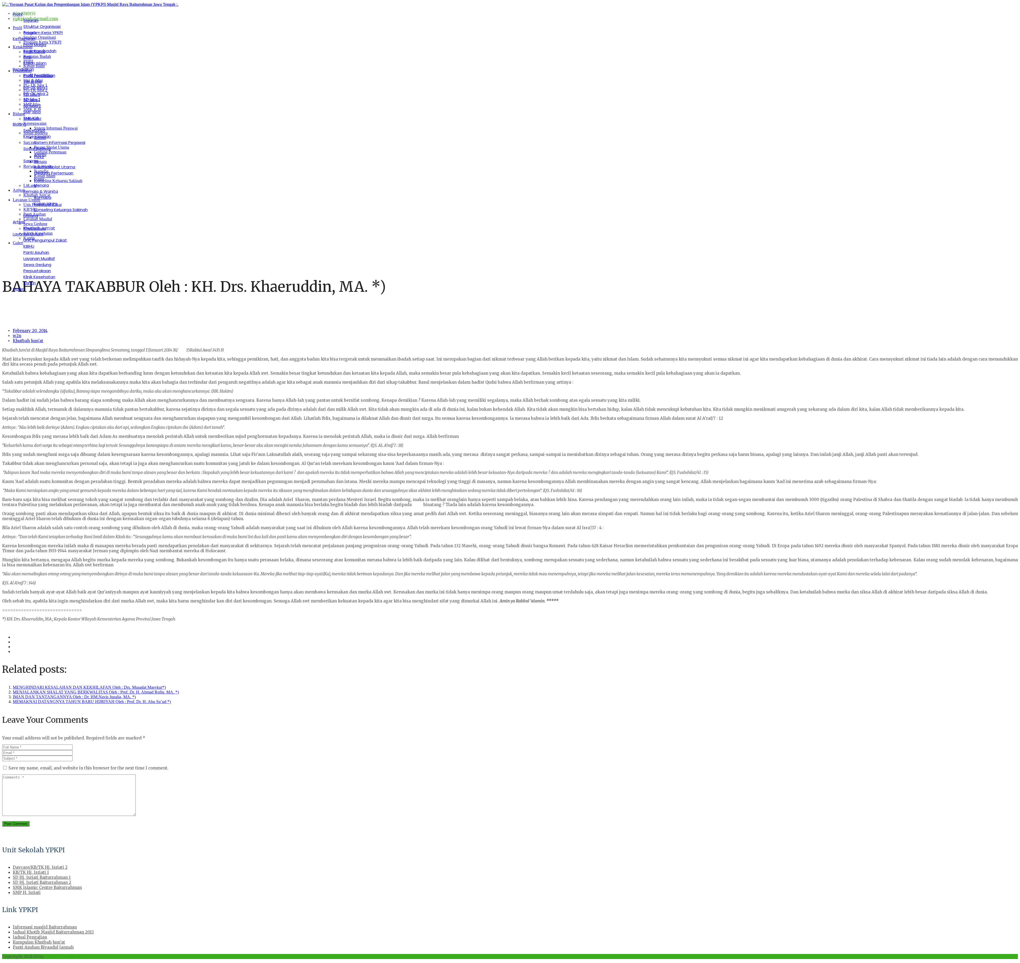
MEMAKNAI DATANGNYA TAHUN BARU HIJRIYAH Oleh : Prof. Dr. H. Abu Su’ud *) (92, 701)
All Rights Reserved (65, 956)
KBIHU (28, 246)
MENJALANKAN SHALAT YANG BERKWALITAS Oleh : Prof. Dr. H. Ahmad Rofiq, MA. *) (96, 692)
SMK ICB (31, 118)
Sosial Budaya (37, 148)
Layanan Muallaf (39, 258)
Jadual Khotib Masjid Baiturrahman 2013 (53, 932)
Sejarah (30, 20)
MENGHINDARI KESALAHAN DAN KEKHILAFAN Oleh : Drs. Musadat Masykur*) (89, 687)
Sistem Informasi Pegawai (59, 142)
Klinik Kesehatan (39, 277)
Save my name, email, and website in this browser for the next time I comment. (88, 768)
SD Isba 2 (32, 106)
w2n (17, 335)
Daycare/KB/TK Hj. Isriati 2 (40, 867)
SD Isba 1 (31, 99)
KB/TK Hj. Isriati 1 (31, 872)
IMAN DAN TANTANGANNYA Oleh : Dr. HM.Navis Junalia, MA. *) (74, 697)
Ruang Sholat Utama (54, 167)
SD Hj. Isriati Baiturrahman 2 (42, 882)
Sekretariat (34, 130)
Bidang (19, 124)
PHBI (27, 57)
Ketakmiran (24, 38)
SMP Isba (32, 112)
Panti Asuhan (36, 252)
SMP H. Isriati (27, 892)
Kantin (29, 283)
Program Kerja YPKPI (43, 32)
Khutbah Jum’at (39, 228)
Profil (17, 14)
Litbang (30, 216)
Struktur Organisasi (42, 26)
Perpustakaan (37, 270)
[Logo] (90, 4)
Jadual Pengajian (30, 937)
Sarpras (31, 161)
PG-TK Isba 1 (35, 87)
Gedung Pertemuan (53, 173)
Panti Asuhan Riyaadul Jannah (43, 947)
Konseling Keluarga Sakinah (61, 209)
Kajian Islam (34, 63)
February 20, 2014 (30, 330)
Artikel (19, 222)
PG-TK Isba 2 (35, 93)
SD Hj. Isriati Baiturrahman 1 (42, 877)
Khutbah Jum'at (28, 340)
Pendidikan (23, 69)
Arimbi (40, 154)
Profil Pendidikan (39, 75)
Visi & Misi (32, 81)
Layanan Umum (28, 234)
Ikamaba (42, 197)
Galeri (18, 289)
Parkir (39, 179)
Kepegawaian (37, 136)
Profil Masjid (34, 45)
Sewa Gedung (37, 264)
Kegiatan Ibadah (39, 51)
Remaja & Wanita (40, 191)
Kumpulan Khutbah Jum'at (39, 942)
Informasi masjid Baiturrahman (45, 927)
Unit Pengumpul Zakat (45, 240)
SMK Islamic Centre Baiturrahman (47, 887)
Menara (41, 185)
